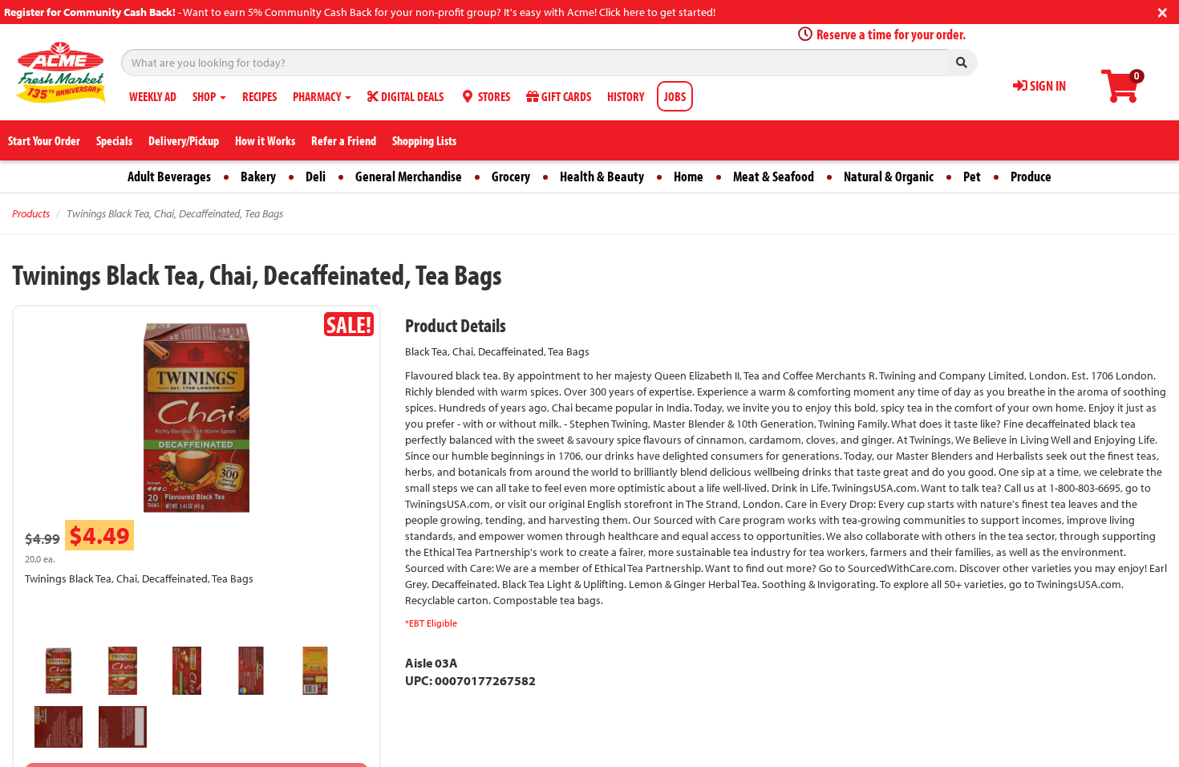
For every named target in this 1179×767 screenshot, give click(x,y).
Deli (316, 176)
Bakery (258, 176)
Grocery (511, 176)
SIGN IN (1046, 85)
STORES (493, 96)
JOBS (675, 96)
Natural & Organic (889, 176)
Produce (1031, 176)
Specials (114, 140)
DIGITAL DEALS (411, 96)
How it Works (265, 140)
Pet (972, 176)
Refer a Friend (343, 140)
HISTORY (625, 96)
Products (31, 213)
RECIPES (259, 96)
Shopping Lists (424, 140)
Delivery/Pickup (183, 140)
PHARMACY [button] (318, 96)
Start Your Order (44, 140)
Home (688, 176)
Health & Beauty (602, 176)
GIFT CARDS (565, 96)
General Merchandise (408, 176)
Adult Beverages (169, 176)
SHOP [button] (205, 96)
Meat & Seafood (773, 176)
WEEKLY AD (152, 96)
